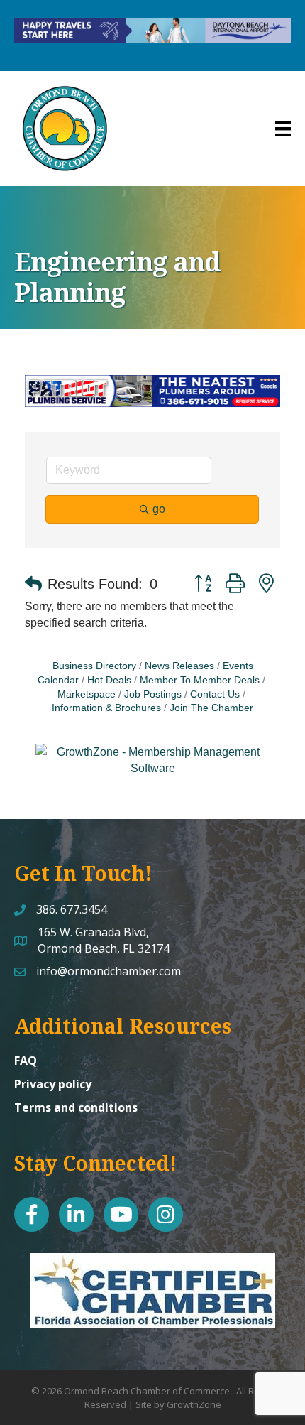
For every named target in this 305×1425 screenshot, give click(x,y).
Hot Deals (109, 680)
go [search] (158, 509)
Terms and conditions (76, 1107)
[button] (33, 584)
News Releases (179, 666)
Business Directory (94, 666)
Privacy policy (53, 1084)
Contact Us (215, 694)
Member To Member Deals (200, 680)
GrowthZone (194, 1404)
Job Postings (153, 694)
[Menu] (283, 128)
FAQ (25, 1060)
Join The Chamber (211, 708)
